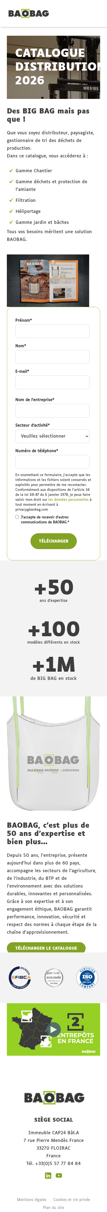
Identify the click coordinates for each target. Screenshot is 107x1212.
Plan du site (53, 1208)
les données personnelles (68, 500)
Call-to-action (70, 10)
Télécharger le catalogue (46, 948)
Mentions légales (31, 1200)
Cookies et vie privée (72, 1200)
